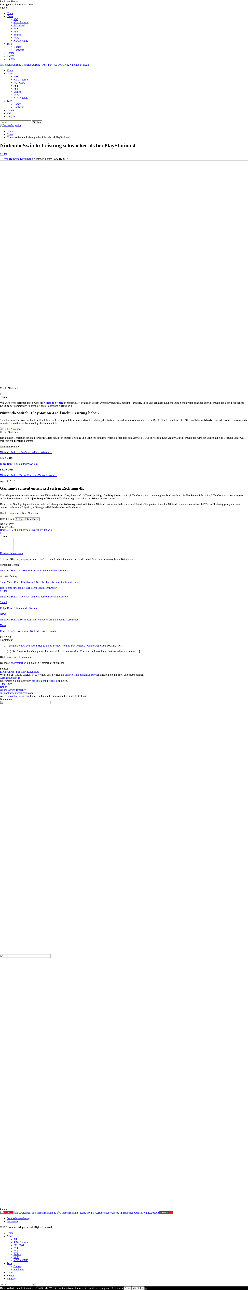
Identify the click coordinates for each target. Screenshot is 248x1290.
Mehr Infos (138, 1288)
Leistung (15, 529)
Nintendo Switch (53, 402)
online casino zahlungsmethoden (82, 674)
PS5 (15, 31)
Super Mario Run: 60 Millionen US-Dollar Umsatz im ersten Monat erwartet (40, 582)
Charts (10, 52)
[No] (146, 1288)
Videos (10, 55)
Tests (9, 43)
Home (10, 13)
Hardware (18, 49)
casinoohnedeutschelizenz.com (16, 693)
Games (17, 46)
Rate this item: (7, 518)
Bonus (3, 686)
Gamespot (13, 513)
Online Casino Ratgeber (13, 689)
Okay (127, 1288)
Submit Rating (31, 519)
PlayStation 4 (45, 529)
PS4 (15, 28)
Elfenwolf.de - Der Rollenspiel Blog (19, 671)
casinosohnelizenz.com (17, 696)
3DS (15, 19)
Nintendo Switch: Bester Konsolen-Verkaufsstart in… (28, 475)
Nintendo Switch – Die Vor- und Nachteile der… (26, 452)
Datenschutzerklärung (18, 1218)
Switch (17, 34)
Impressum (12, 1221)
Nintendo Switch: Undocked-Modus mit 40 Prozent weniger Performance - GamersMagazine (56, 645)
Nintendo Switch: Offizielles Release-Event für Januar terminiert (34, 570)
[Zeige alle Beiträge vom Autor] (6, 550)
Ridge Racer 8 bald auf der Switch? (19, 463)
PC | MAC (19, 25)
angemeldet (17, 662)
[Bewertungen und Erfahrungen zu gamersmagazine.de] (35, 1212)
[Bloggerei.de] (6, 1212)
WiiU (16, 37)
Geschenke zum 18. (10, 677)
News (10, 16)
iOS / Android (21, 22)
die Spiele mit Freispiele (44, 680)
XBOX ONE (20, 40)
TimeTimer (6, 683)
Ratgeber (11, 58)
